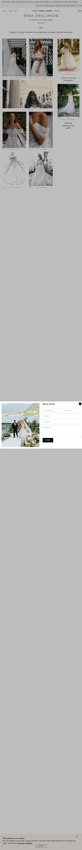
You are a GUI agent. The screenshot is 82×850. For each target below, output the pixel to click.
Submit (48, 440)
